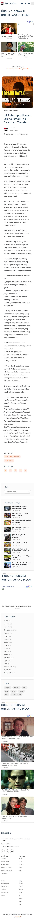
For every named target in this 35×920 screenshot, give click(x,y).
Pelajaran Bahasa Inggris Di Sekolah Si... (21, 521)
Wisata (7, 639)
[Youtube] (28, 3)
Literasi (8, 627)
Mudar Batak (9, 461)
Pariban (21, 691)
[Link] (25, 470)
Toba (6, 691)
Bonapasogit (10, 630)
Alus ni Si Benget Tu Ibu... (20, 543)
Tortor (13, 691)
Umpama (16, 687)
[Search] (29, 491)
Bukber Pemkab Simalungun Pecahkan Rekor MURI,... (21, 563)
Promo (7, 654)
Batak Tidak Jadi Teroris (12, 457)
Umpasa (7, 687)
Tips (7, 648)
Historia (8, 633)
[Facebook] (22, 3)
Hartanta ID (18, 917)
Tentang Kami (5, 861)
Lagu (7, 661)
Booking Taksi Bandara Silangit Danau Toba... (19, 507)
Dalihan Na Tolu (16, 695)
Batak (7, 621)
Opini (22, 67)
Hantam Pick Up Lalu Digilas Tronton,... (21, 557)
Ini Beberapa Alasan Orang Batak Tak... (18, 69)
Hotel (7, 645)
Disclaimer (4, 873)
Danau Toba (9, 673)
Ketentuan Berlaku (6, 867)
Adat (6, 695)
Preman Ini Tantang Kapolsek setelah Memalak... (18, 536)
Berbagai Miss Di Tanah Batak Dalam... (20, 514)
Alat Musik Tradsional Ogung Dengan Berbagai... (21, 550)
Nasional (8, 658)
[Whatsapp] (20, 470)
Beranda (15, 67)
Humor (8, 624)
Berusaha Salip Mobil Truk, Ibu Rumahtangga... (21, 528)
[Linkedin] (15, 470)
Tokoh (7, 636)
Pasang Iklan (5, 864)
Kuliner (8, 642)
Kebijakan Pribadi (6, 870)
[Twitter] (25, 3)
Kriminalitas (10, 667)
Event (7, 651)
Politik (7, 670)
